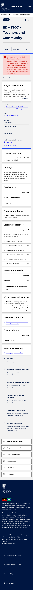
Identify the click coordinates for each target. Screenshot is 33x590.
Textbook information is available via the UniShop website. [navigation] (17, 323)
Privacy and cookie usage (13, 564)
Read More (25, 99)
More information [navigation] (11, 145)
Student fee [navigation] (9, 142)
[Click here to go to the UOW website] (5, 7)
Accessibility (9, 574)
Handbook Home (7, 15)
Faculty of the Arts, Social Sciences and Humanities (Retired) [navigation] (17, 108)
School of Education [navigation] (12, 115)
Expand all (25, 192)
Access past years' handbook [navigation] (14, 353)
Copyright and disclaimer (13, 555)
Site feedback (10, 583)
